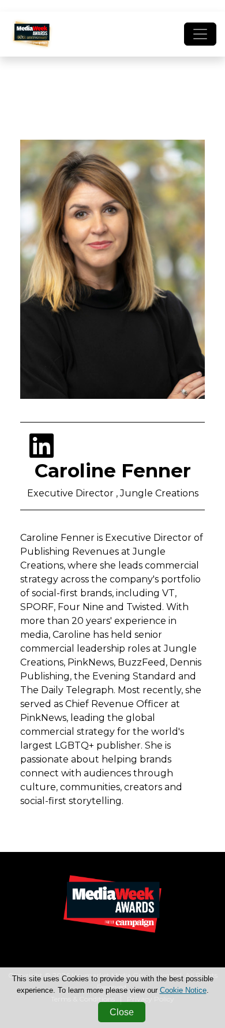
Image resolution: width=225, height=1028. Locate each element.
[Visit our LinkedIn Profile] (41, 452)
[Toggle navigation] (200, 34)
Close (122, 1012)
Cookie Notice (183, 990)
